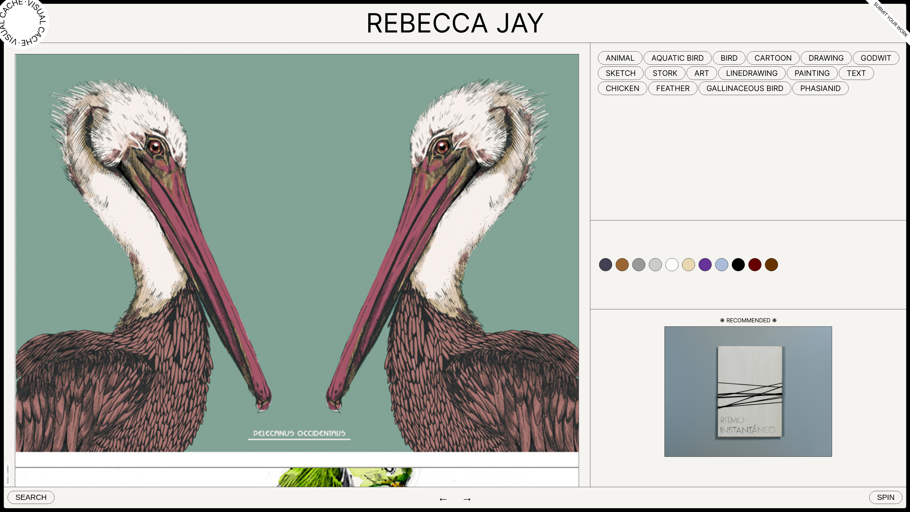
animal (620, 58)
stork (665, 73)
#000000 (738, 264)
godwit (876, 58)
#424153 (605, 264)
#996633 (622, 264)
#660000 (754, 264)
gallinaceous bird (744, 88)
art (701, 73)
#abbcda (721, 264)
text (856, 73)
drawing (826, 58)
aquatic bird (677, 58)
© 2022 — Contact (8, 474)
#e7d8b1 (688, 264)
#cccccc (655, 264)
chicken (622, 88)
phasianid (820, 88)
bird (729, 58)
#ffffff (671, 264)
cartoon (773, 58)
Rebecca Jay (455, 23)
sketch (621, 73)
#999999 (638, 264)
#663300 (771, 264)
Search (31, 497)
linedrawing (752, 73)
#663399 (705, 264)
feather (673, 88)
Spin (886, 497)
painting (812, 73)
